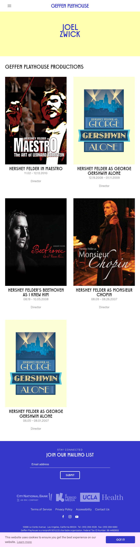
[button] (9, 6)
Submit (70, 475)
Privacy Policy (63, 509)
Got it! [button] (120, 540)
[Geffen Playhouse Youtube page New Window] (77, 516)
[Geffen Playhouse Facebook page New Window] (63, 516)
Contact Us (102, 509)
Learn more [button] (24, 541)
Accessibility (84, 509)
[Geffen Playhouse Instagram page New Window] (70, 516)
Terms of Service (41, 509)
